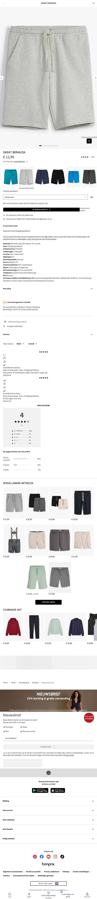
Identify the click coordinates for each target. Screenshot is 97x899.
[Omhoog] (48, 773)
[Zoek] (93, 3)
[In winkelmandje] (89, 141)
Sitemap (66, 872)
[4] (48, 145)
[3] (46, 145)
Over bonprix (8, 829)
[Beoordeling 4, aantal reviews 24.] (85, 157)
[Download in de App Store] (58, 790)
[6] (54, 145)
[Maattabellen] (92, 197)
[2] (43, 145)
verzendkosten (19, 161)
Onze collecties (8, 820)
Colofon (6, 876)
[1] (40, 145)
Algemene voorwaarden (12, 872)
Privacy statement (51, 872)
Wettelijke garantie (46, 876)
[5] (51, 145)
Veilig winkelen (9, 838)
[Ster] (40, 352)
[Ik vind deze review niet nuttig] (4, 362)
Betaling (6, 801)
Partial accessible (33, 872)
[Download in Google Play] (40, 790)
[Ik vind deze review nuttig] (4, 358)
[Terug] (4, 3)
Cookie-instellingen (81, 872)
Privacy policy (69, 755)
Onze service (8, 810)
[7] (56, 145)
